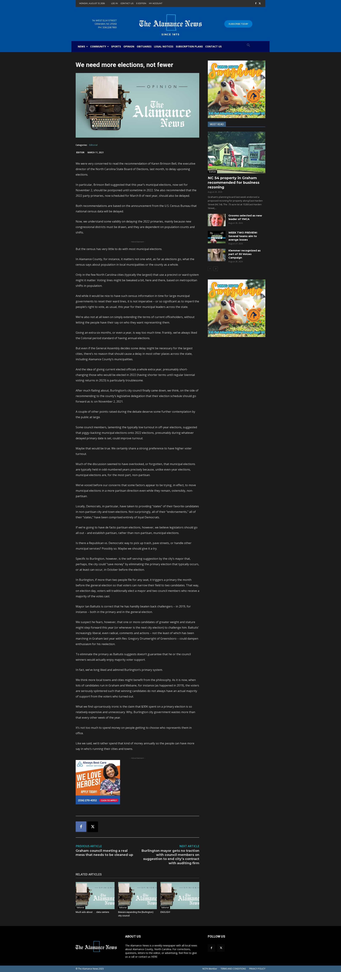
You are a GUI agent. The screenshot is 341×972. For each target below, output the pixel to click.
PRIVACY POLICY (257, 968)
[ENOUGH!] (179, 895)
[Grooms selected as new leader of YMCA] (217, 220)
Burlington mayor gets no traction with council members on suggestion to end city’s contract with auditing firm (170, 857)
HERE (154, 956)
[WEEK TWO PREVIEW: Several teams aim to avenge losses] (217, 237)
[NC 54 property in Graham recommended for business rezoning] (236, 152)
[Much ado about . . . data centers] (95, 895)
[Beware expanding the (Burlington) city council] (137, 895)
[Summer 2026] (236, 89)
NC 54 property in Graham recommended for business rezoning (233, 182)
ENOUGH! (165, 912)
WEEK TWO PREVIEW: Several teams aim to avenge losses (243, 236)
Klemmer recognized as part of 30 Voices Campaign (244, 254)
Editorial (93, 144)
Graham (212, 171)
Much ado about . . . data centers (92, 912)
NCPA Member (209, 968)
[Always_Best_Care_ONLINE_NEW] (137, 782)
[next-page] (215, 269)
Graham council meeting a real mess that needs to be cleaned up (104, 853)
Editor (80, 152)
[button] (248, 45)
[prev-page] (210, 269)
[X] (260, 4)
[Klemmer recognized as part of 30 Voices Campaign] (217, 255)
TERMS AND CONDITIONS (233, 968)
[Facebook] (256, 4)
